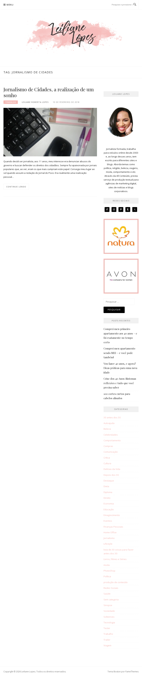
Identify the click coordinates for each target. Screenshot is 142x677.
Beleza (107, 428)
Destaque (109, 480)
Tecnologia (109, 622)
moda (107, 565)
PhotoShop (109, 570)
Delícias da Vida (112, 469)
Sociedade (109, 610)
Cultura (107, 463)
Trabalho (10, 102)
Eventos (108, 520)
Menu (10, 4)
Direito (107, 497)
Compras (108, 446)
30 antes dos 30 (112, 417)
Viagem (107, 645)
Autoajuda (109, 423)
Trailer (107, 639)
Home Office (110, 532)
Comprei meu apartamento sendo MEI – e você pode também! (119, 353)
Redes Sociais (111, 588)
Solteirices (109, 616)
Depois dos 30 (111, 474)
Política (107, 576)
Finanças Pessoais (113, 526)
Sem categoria (111, 599)
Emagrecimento (112, 515)
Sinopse (108, 605)
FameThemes (132, 671)
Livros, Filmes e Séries (115, 559)
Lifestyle (108, 543)
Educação (109, 509)
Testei (107, 628)
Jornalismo (109, 538)
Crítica (107, 457)
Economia (109, 503)
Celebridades (111, 434)
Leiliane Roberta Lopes (35, 102)
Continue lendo (16, 186)
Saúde (107, 593)
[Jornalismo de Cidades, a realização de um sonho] (50, 131)
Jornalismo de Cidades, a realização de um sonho (48, 92)
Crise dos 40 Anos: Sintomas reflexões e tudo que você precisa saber (120, 383)
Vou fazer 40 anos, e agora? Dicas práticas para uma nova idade (120, 368)
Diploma (108, 492)
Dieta (106, 486)
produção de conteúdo (116, 582)
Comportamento (112, 440)
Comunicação (111, 451)
